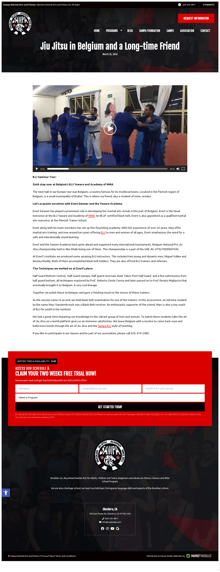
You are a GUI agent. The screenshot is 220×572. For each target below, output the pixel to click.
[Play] (36, 168)
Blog (130, 30)
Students (208, 5)
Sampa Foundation (149, 30)
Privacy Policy (47, 556)
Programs (112, 30)
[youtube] (112, 528)
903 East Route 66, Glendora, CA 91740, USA (110, 514)
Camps (170, 30)
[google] (117, 528)
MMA (91, 215)
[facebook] (102, 528)
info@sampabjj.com (111, 522)
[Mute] (178, 168)
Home (97, 30)
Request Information (196, 18)
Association (187, 30)
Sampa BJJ (104, 325)
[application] (110, 128)
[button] (6, 493)
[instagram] (107, 528)
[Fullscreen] (183, 168)
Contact (205, 30)
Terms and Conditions (65, 556)
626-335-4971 (189, 5)
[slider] (107, 169)
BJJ (103, 232)
